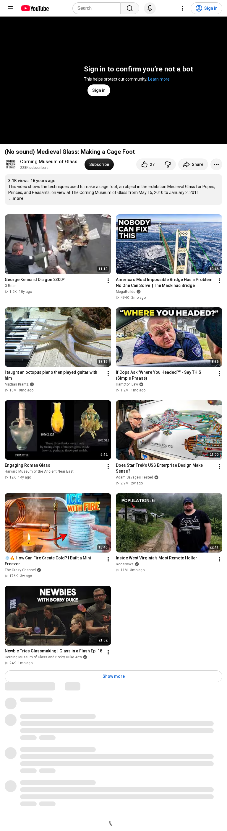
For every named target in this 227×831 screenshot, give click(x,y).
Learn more (159, 79)
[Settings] (182, 8)
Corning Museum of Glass (48, 161)
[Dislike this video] (167, 164)
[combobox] (98, 8)
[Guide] (10, 8)
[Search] (129, 8)
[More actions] (216, 164)
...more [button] (16, 198)
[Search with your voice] (150, 8)
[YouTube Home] (35, 8)
